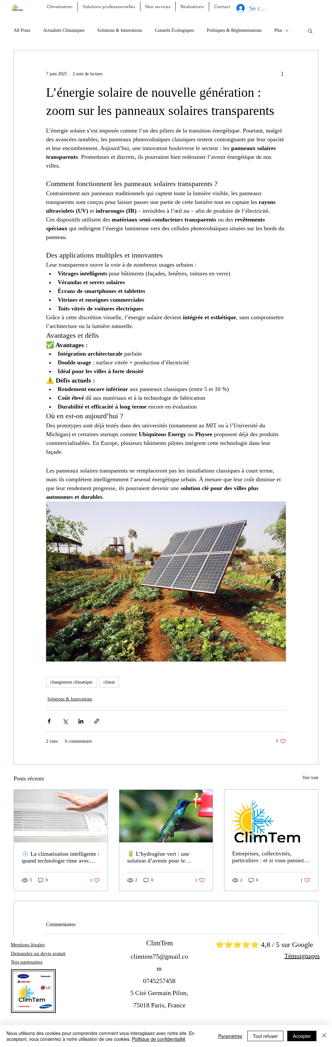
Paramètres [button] (230, 1036)
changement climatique (71, 682)
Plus (278, 30)
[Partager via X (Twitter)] (65, 721)
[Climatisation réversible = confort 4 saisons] (61, 816)
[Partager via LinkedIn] (81, 721)
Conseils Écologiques (174, 30)
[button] (310, 30)
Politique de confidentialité (158, 1039)
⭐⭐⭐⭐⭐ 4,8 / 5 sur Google (264, 944)
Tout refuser (265, 1036)
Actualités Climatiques (63, 30)
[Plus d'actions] (282, 74)
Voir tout (310, 777)
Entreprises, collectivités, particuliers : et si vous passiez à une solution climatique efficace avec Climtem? (270, 857)
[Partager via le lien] (97, 721)
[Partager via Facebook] (49, 721)
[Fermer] (324, 1036)
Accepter (302, 1036)
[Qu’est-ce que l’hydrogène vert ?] (166, 816)
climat (109, 682)
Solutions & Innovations (119, 30)
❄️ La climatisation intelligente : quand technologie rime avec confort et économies (61, 857)
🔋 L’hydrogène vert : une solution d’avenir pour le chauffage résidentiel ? (158, 857)
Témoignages (302, 955)
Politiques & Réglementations (234, 30)
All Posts (22, 30)
